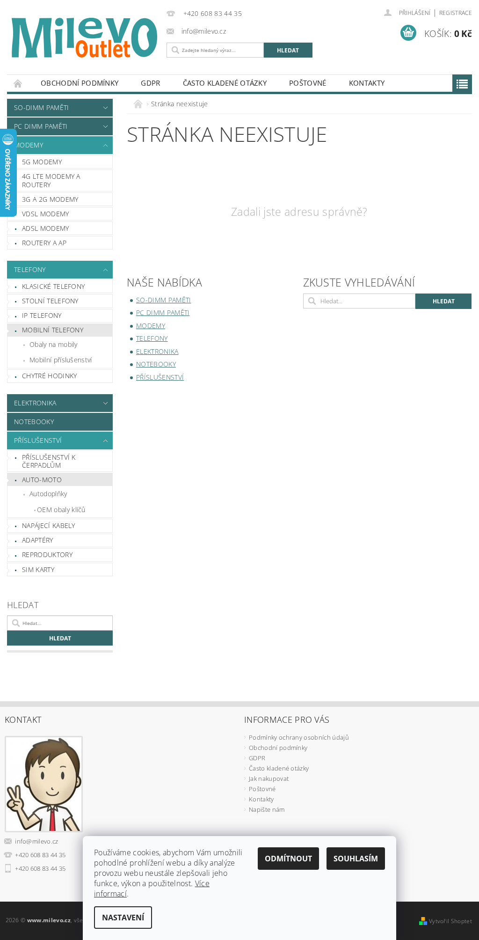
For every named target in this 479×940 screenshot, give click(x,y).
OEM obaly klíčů (61, 509)
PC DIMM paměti (40, 126)
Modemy (28, 144)
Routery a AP (44, 242)
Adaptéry (37, 540)
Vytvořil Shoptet (450, 921)
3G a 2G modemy (50, 199)
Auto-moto (42, 479)
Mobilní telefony (52, 329)
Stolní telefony (50, 300)
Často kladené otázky (225, 83)
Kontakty (367, 83)
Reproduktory (47, 554)
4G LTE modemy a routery (51, 180)
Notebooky (34, 421)
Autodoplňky (48, 493)
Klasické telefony (53, 286)
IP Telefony (42, 315)
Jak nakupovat (269, 778)
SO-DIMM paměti (41, 107)
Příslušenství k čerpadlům (49, 461)
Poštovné (308, 83)
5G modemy (42, 161)
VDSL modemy (45, 213)
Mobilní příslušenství (60, 359)
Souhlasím (356, 858)
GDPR (150, 83)
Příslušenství (38, 440)
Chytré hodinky (49, 375)
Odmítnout (288, 858)
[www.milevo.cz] (84, 38)
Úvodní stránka (18, 83)
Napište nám (267, 809)
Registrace (455, 13)
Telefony (30, 269)
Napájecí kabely (48, 525)
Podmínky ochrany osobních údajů (299, 737)
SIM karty (38, 569)
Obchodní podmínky (79, 83)
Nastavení (123, 917)
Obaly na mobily (53, 344)
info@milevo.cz (36, 841)
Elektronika (35, 402)
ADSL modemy (45, 228)
